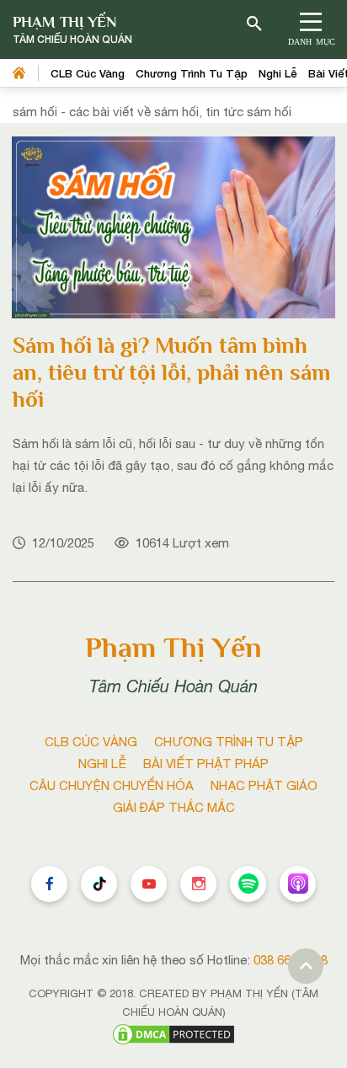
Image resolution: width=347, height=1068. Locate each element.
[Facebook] (49, 884)
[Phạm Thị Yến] (72, 30)
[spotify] (248, 884)
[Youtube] (149, 884)
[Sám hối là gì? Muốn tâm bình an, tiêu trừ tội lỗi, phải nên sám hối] (173, 226)
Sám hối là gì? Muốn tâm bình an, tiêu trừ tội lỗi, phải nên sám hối (171, 372)
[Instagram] (198, 884)
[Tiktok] (99, 884)
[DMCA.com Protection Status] (173, 1033)
